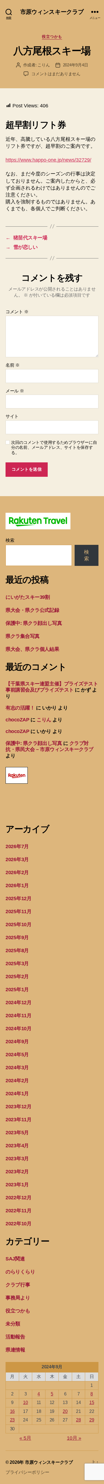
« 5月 (25, 1438)
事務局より (18, 1298)
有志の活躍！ (20, 708)
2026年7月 (17, 846)
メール (15, 391)
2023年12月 (19, 1106)
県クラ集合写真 (23, 636)
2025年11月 (19, 911)
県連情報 (15, 1350)
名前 (13, 365)
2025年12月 (19, 898)
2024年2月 (17, 1080)
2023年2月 (17, 1171)
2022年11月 (19, 1210)
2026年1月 (17, 885)
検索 (10, 540)
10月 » (74, 1438)
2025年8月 (17, 950)
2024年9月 (17, 1041)
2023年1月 (17, 1184)
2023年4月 (17, 1145)
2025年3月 (17, 963)
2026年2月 (17, 872)
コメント (17, 311)
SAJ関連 (15, 1259)
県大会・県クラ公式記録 (32, 610)
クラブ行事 (18, 1285)
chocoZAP (17, 719)
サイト (12, 416)
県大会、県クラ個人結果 (32, 649)
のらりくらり (20, 1272)
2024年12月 (19, 1002)
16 (12, 1411)
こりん (43, 65)
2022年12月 (19, 1197)
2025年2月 (17, 976)
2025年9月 (17, 937)
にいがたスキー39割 (28, 597)
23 (12, 1420)
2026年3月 (17, 859)
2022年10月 (19, 1223)
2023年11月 (19, 1119)
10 (25, 1402)
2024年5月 (17, 1054)
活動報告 (15, 1337)
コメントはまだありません (55, 73)
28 (78, 1420)
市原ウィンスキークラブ (52, 12)
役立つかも (52, 36)
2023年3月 (17, 1158)
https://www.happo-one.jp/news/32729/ (48, 160)
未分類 (13, 1324)
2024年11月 (19, 1015)
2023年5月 (17, 1132)
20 (65, 1411)
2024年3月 (17, 1067)
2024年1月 (17, 1093)
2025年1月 (17, 989)
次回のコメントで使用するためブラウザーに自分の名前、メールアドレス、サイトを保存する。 (54, 447)
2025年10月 (19, 924)
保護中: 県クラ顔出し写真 (34, 623)
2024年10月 (19, 1028)
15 (91, 1402)
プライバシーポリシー (27, 1472)
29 (91, 1420)
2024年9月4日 (75, 65)
